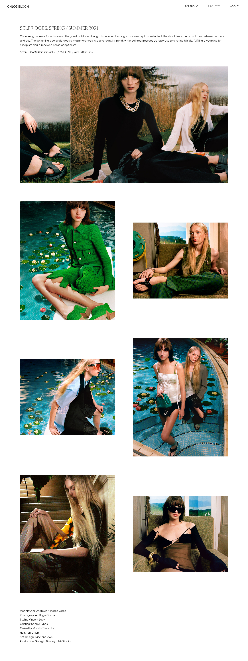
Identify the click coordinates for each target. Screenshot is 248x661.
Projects (214, 6)
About (234, 6)
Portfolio (191, 6)
